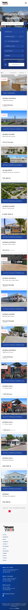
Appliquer (15, 64)
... (15, 511)
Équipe (4, 539)
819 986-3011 (8, 589)
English (4, 560)
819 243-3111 (7, 572)
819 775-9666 (8, 581)
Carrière (5, 553)
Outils (4, 548)
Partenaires (6, 546)
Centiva (17, 608)
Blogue (4, 555)
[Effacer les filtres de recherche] (5, 64)
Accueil (4, 534)
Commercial (5, 541)
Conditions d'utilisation (15, 605)
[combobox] (14, 31)
